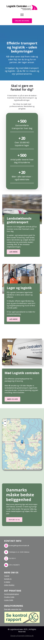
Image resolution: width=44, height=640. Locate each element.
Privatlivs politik (9, 597)
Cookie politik (8, 600)
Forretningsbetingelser (11, 594)
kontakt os (8, 579)
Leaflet (28, 469)
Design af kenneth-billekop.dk (22, 636)
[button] (22, 442)
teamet (6, 576)
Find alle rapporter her (12, 609)
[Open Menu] (22, 14)
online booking (9, 585)
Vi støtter (7, 582)
